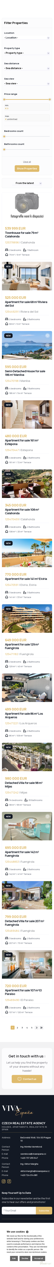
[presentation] (6, 276)
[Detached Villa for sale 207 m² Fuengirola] (27, 895)
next (37, 1028)
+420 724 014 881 (29, 1175)
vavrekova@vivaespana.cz (33, 1153)
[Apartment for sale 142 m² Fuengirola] (27, 826)
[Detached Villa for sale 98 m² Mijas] (27, 757)
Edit (14, 1258)
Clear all (27, 161)
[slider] (4, 99)
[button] (27, 38)
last (41, 1028)
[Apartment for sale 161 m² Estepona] (27, 414)
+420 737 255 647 (29, 1157)
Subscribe (44, 1210)
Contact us (29, 1079)
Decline (25, 1258)
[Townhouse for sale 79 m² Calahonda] (27, 207)
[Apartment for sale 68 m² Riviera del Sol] (27, 276)
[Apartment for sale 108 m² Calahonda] (27, 483)
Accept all (38, 1258)
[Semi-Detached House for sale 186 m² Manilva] (27, 345)
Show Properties (27, 168)
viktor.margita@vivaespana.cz (35, 1171)
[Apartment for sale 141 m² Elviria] (27, 553)
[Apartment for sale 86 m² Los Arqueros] (27, 687)
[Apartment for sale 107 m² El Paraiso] (27, 964)
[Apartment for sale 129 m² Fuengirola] (27, 618)
